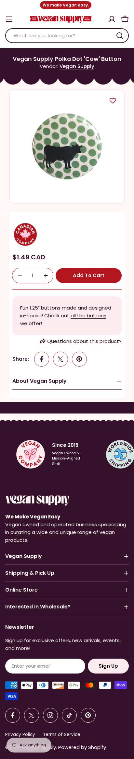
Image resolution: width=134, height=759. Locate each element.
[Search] (120, 36)
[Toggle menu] (9, 19)
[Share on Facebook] (41, 359)
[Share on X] (60, 359)
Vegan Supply (77, 66)
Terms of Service (61, 734)
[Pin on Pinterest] (79, 359)
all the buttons (88, 315)
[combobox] (67, 35)
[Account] (112, 19)
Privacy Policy (20, 734)
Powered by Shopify (82, 747)
